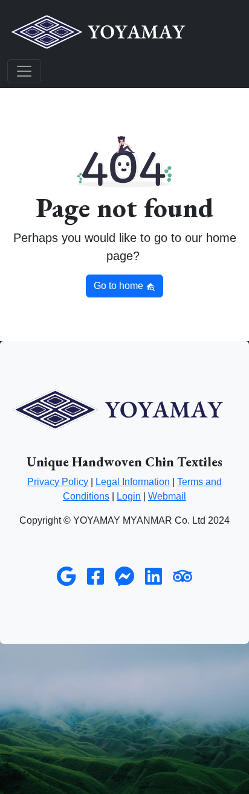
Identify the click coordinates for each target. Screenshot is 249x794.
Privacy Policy (57, 482)
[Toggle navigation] (24, 71)
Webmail (167, 496)
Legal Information (132, 482)
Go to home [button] (120, 286)
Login (129, 496)
